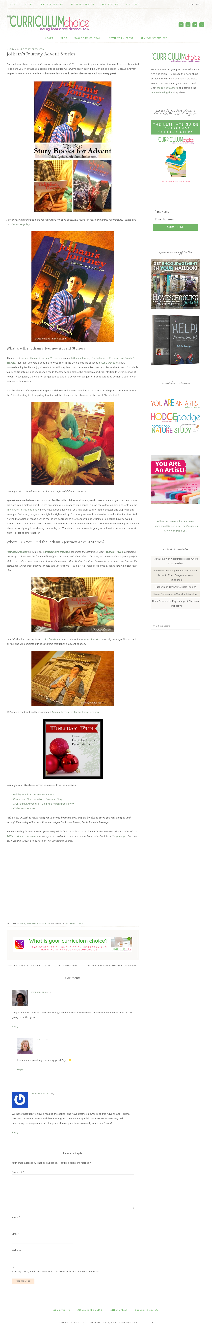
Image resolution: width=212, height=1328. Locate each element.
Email (16, 1234)
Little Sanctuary (51, 639)
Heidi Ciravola (160, 601)
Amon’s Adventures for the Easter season (75, 712)
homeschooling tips (162, 92)
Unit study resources (32, 49)
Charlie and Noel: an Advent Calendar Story (37, 799)
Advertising (61, 1310)
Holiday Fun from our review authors (33, 794)
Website (16, 1250)
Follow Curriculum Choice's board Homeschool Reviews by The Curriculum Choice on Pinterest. (175, 526)
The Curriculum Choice (48, 23)
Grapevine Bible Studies (182, 587)
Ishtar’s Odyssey (108, 362)
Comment (18, 1172)
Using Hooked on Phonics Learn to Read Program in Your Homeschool (178, 575)
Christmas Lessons (24, 808)
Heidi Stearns (38, 992)
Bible (11, 49)
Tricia (39, 1040)
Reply (15, 1026)
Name (16, 1217)
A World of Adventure (186, 594)
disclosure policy (20, 224)
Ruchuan (160, 587)
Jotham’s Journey (17, 552)
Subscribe (175, 227)
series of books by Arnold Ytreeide (40, 358)
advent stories (92, 639)
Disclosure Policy (90, 1310)
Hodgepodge (119, 836)
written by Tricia (74, 924)
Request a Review (147, 1310)
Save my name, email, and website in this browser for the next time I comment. (56, 1271)
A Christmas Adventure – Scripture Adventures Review (44, 803)
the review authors (167, 88)
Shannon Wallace (40, 1093)
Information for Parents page (23, 509)
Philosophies (119, 1310)
